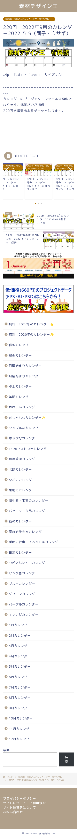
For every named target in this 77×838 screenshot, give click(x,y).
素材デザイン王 (38, 6)
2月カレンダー (20, 635)
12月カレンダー (21, 739)
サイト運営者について (19, 807)
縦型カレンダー (20, 355)
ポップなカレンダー (23, 438)
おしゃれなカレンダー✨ (27, 417)
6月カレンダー (20, 677)
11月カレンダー (21, 729)
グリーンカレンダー (23, 594)
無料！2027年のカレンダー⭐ (31, 324)
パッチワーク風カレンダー (28, 511)
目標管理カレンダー (23, 459)
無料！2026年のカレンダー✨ (31, 334)
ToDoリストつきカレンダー (29, 449)
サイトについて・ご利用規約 (24, 803)
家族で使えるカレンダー (27, 532)
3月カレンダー (20, 646)
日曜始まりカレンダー (25, 366)
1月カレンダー (20, 625)
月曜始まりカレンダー (25, 376)
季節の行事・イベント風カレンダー (35, 542)
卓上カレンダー (20, 386)
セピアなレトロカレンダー (28, 563)
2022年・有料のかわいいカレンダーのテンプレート (29, 19)
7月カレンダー (20, 687)
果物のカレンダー (22, 490)
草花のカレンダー (22, 480)
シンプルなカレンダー (25, 428)
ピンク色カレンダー (23, 573)
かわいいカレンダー (23, 407)
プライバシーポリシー (19, 798)
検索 (6, 750)
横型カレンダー (20, 345)
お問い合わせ (13, 812)
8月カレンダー (20, 697)
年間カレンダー (20, 397)
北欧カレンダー (20, 469)
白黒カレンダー (20, 552)
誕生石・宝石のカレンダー (28, 500)
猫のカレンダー (20, 521)
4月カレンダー (20, 656)
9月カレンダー (20, 708)
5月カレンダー (20, 666)
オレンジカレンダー (23, 614)
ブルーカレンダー (22, 583)
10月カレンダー (21, 718)
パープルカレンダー (23, 604)
